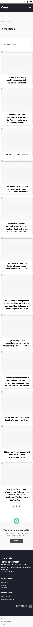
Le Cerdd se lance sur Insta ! (17, 154)
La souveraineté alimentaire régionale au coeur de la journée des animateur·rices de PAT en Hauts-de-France (17, 381)
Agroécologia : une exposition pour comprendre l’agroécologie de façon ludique (17, 343)
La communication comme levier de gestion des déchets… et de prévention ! (17, 189)
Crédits (3, 624)
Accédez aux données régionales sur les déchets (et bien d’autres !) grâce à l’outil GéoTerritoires (17, 227)
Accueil (3, 21)
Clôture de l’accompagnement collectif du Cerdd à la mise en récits (17, 454)
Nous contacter (6, 596)
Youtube (4, 588)
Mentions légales (6, 621)
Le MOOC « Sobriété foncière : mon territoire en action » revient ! (17, 80)
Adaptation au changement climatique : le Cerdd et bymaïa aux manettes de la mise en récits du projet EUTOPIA (17, 304)
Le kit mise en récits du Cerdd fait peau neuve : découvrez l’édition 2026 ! (17, 266)
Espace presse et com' (8, 599)
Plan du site (4, 619)
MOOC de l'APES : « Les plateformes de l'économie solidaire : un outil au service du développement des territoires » (17, 494)
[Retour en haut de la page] (30, 606)
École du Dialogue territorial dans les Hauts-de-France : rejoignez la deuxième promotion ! (17, 118)
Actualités (10, 21)
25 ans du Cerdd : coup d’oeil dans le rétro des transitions (17, 418)
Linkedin (4, 585)
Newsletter (4, 582)
